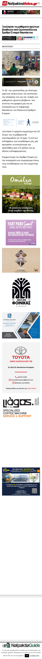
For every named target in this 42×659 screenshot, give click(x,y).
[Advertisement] (21, 446)
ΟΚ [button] (27, 655)
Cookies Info (34, 656)
